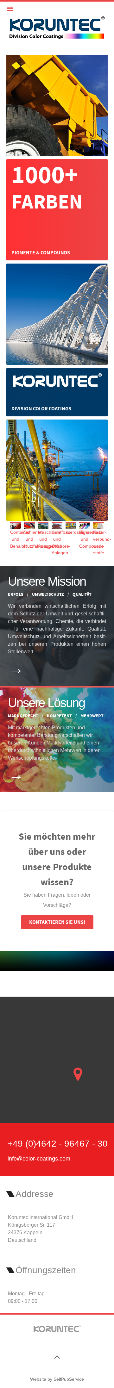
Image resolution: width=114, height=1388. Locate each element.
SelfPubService (69, 1379)
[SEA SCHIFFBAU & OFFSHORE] (57, 470)
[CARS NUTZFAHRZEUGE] (57, 105)
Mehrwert (92, 716)
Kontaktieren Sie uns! (57, 922)
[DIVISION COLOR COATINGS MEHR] (57, 392)
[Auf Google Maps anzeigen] (78, 1074)
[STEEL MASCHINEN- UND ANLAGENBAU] (57, 314)
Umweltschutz (48, 594)
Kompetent (60, 716)
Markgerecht (23, 716)
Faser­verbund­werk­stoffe (102, 542)
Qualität (82, 594)
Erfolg (16, 594)
